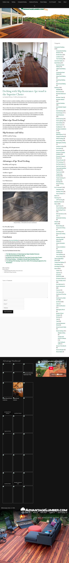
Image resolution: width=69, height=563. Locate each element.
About (39, 517)
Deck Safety (59, 122)
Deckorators (59, 54)
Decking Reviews (64, 517)
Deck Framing (59, 118)
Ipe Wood (6, 269)
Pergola (56, 221)
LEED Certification (60, 305)
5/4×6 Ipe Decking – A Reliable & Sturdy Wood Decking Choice (22, 259)
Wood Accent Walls (61, 327)
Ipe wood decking (13, 240)
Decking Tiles (59, 191)
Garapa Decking (60, 136)
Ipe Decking (6, 267)
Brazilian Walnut (60, 99)
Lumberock (59, 56)
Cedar (57, 270)
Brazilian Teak (59, 97)
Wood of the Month (61, 346)
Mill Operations (60, 213)
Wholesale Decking (61, 218)
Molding (58, 317)
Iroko (57, 303)
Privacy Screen (60, 160)
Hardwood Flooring (33, 2)
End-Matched (59, 284)
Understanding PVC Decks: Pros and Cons (13, 270)
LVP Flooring (59, 199)
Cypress (58, 272)
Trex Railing (57, 264)
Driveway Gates (60, 278)
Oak (57, 319)
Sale (57, 215)
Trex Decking (59, 58)
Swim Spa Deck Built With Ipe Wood (15, 255)
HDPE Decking (59, 138)
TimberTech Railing (59, 262)
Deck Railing (57, 63)
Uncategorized (58, 266)
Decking (13, 2)
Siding (56, 223)
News (59, 2)
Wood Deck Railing (61, 83)
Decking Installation (61, 129)
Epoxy (55, 195)
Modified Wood (58, 201)
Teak (57, 321)
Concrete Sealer (58, 60)
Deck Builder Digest (61, 107)
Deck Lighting (59, 120)
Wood (65, 2)
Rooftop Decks (60, 164)
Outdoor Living (6, 2)
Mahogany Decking (61, 142)
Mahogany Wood (60, 309)
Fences (58, 290)
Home (35, 517)
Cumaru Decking (60, 103)
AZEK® (58, 89)
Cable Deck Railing (60, 68)
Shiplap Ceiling (61, 333)
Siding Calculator (60, 243)
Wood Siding (59, 256)
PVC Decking (59, 162)
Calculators (59, 189)
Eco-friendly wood (60, 280)
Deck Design (59, 112)
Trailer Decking (60, 178)
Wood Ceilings (43, 2)
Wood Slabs (59, 351)
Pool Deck (58, 148)
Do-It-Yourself (52, 2)
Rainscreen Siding (60, 233)
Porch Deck (59, 150)
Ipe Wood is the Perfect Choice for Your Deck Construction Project (24, 257)
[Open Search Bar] (34, 6)
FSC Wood (59, 292)
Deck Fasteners (60, 115)
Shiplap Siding (59, 237)
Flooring (56, 197)
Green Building (60, 208)
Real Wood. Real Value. (47, 517)
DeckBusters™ (59, 127)
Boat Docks (59, 91)
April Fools (59, 206)
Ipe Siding (58, 231)
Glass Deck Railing (60, 76)
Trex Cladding (59, 254)
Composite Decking (22, 2)
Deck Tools (59, 124)
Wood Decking (60, 183)
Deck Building (59, 110)
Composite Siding (60, 227)
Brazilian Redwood (61, 93)
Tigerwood (59, 172)
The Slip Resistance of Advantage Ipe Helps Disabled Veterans (22, 254)
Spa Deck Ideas (60, 166)
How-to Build (59, 193)
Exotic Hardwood (60, 286)
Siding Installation (60, 247)
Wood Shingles (60, 349)
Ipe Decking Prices (60, 210)
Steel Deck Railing (60, 80)
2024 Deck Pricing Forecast (10, 272)
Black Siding (59, 225)
